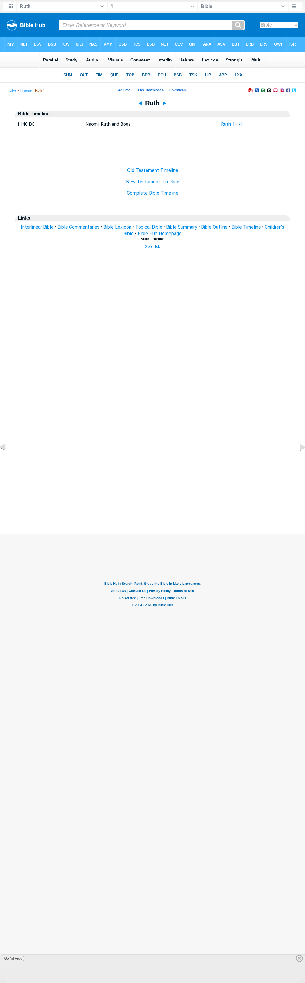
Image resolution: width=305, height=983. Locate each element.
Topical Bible (148, 227)
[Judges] (7, 460)
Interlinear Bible (37, 227)
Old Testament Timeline (152, 170)
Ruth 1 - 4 (231, 124)
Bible (12, 90)
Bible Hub (152, 247)
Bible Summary (181, 227)
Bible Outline (214, 227)
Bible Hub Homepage (160, 233)
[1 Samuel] (297, 460)
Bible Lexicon (117, 227)
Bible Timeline (246, 227)
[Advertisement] (152, 497)
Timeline (26, 90)
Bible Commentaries (78, 227)
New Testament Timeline (152, 181)
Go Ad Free (13, 958)
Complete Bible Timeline (152, 193)
